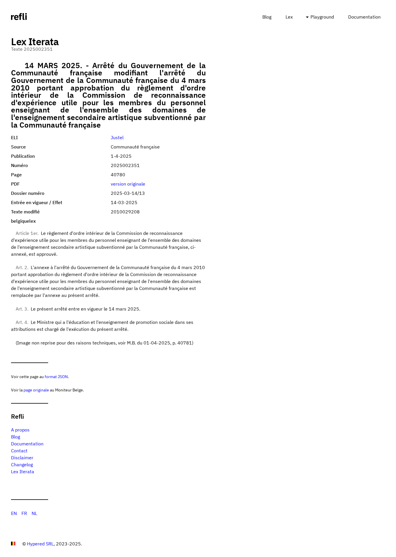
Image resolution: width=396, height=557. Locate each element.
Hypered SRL (40, 544)
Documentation (364, 17)
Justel (117, 137)
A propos (20, 430)
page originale (36, 390)
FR (24, 513)
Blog (266, 17)
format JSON (56, 376)
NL (34, 513)
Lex (289, 17)
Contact (19, 450)
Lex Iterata (22, 471)
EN (14, 513)
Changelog (22, 464)
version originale (128, 184)
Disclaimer (22, 457)
